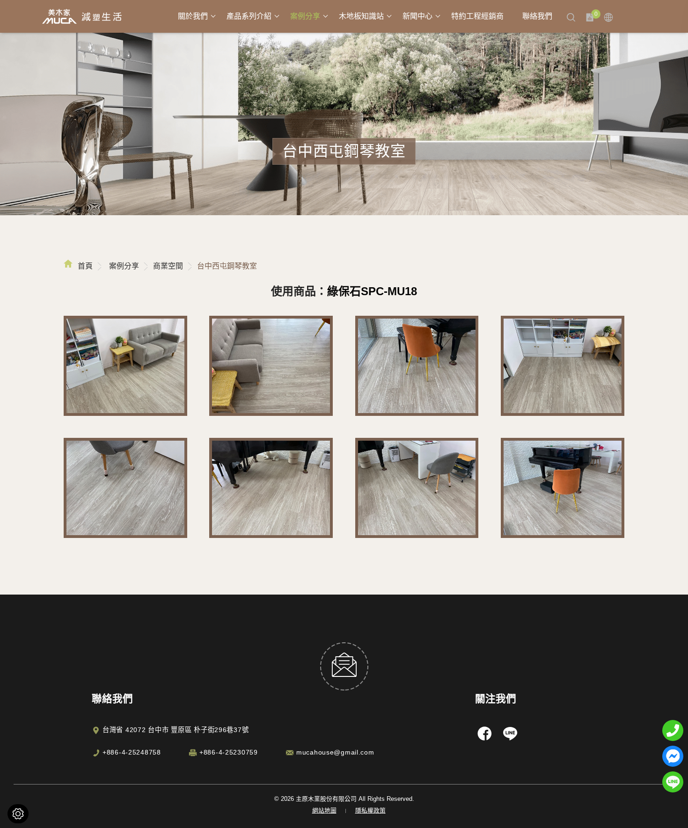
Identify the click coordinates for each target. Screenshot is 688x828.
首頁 (85, 266)
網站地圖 (324, 810)
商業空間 (168, 266)
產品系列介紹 (249, 16)
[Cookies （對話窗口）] (18, 813)
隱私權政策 (370, 810)
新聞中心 (417, 16)
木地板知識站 (361, 16)
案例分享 (305, 16)
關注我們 (495, 699)
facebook (484, 733)
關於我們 (193, 16)
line (510, 733)
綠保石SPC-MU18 (372, 291)
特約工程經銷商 (477, 16)
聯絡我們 (537, 16)
